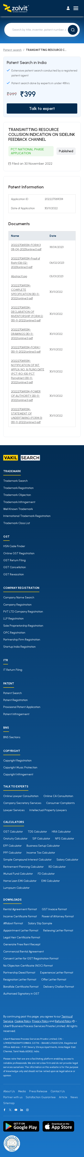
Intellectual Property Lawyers (48, 810)
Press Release (38, 1091)
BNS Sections (11, 737)
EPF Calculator (12, 845)
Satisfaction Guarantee (41, 1097)
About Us (9, 1091)
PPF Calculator (12, 852)
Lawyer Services (13, 810)
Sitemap (8, 1103)
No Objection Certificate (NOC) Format (28, 965)
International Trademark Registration (27, 516)
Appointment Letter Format (20, 930)
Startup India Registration (19, 646)
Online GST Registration (18, 553)
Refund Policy (63, 1021)
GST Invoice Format (54, 909)
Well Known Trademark (18, 509)
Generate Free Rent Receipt (21, 944)
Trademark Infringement (19, 502)
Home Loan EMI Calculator (19, 881)
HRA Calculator (61, 831)
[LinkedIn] (21, 1110)
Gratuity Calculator (15, 838)
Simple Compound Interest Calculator (27, 859)
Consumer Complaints (60, 803)
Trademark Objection (17, 495)
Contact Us (58, 1091)
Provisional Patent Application (21, 707)
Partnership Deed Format (19, 972)
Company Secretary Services (22, 803)
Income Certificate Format (20, 916)
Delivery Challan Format (58, 986)
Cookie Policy (22, 1021)
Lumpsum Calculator (16, 888)
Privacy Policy (40, 1021)
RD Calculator (57, 867)
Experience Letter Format (56, 972)
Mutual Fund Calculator (18, 873)
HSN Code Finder (14, 546)
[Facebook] (4, 1110)
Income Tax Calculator (41, 852)
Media (22, 1091)
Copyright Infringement (18, 774)
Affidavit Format (13, 923)
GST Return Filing (14, 560)
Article (63, 1097)
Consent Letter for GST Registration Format (31, 958)
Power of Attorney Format (58, 916)
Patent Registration (15, 700)
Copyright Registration (17, 760)
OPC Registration (14, 632)
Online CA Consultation (58, 796)
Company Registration (17, 604)
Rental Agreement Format (20, 909)
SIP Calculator (41, 838)
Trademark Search (15, 481)
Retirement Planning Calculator (23, 867)
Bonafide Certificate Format (21, 986)
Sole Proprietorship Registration (23, 625)
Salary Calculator (67, 859)
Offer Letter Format (53, 979)
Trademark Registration (18, 488)
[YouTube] (16, 1110)
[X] (10, 1110)
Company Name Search (18, 597)
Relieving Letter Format (58, 930)
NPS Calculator (64, 838)
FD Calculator (46, 873)
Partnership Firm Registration (21, 639)
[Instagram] (27, 1110)
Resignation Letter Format (19, 979)
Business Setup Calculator (43, 845)
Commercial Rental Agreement (23, 951)
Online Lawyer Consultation (21, 796)
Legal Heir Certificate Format (21, 937)
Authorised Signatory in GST (21, 993)
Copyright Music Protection (20, 767)
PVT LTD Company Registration (23, 611)
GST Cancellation (14, 567)
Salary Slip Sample (40, 923)
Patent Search (12, 693)
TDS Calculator (37, 831)
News (74, 1097)
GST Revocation (13, 574)
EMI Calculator (50, 881)
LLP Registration (13, 618)
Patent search (12, 50)
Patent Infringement (16, 714)
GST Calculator (13, 831)
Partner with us (12, 1097)
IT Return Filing (12, 670)
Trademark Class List (16, 523)
